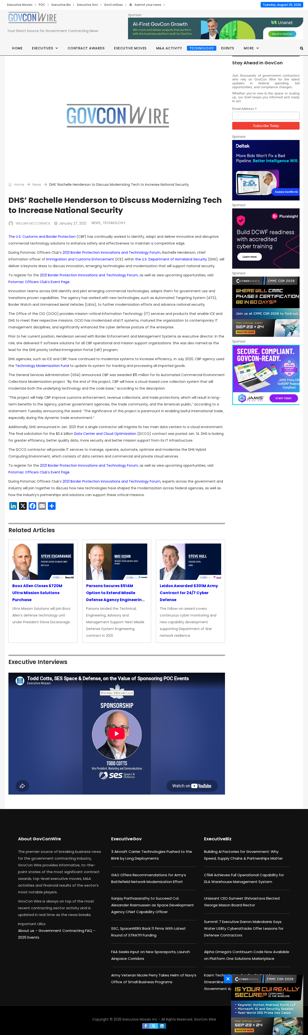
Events (227, 48)
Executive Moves (130, 48)
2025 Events (28, 937)
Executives (42, 48)
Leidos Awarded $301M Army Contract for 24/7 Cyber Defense (189, 593)
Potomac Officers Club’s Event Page (39, 281)
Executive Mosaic (19, 5)
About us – (28, 930)
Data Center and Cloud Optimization (105, 433)
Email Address (244, 108)
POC (42, 5)
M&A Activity (169, 48)
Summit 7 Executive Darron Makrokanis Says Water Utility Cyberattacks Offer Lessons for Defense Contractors (243, 928)
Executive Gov (87, 5)
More (249, 48)
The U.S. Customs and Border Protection (42, 236)
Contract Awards (86, 48)
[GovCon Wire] (32, 18)
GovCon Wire (205, 1019)
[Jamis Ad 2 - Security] (266, 375)
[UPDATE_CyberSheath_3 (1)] (266, 307)
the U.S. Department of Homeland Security (171, 259)
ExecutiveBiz (217, 839)
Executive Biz (61, 5)
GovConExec (113, 5)
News (36, 184)
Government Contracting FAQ (65, 930)
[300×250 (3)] (266, 238)
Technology (201, 48)
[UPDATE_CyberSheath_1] (266, 1005)
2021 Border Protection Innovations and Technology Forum (111, 252)
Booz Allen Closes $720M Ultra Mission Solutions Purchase (37, 593)
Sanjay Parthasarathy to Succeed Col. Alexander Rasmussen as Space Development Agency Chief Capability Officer (152, 905)
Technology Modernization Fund (42, 365)
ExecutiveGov (126, 839)
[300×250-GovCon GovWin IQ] (266, 170)
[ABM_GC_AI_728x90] (215, 28)
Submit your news (148, 5)
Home (17, 48)
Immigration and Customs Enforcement (80, 259)
